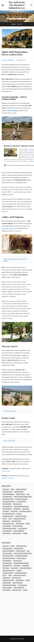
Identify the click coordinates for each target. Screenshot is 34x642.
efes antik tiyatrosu (21, 499)
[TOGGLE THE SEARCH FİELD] (31, 5)
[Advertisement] (17, 615)
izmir (10, 518)
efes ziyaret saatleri (9, 513)
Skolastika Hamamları (9, 528)
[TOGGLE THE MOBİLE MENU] (3, 5)
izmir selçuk (6, 521)
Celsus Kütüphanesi (8, 494)
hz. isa (5, 518)
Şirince (25, 533)
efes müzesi (17, 508)
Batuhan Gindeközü (8, 60)
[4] (9, 471)
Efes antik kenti (7, 496)
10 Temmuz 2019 (21, 60)
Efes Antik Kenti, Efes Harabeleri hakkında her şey (17, 5)
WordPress (20, 638)
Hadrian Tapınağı (8, 516)
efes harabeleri (7, 506)
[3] (7, 471)
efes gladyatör (21, 501)
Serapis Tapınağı (17, 526)
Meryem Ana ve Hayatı (9, 411)
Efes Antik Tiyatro (8, 499)
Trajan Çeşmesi (7, 531)
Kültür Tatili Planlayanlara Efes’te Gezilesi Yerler (14, 53)
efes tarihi (6, 511)
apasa (12, 489)
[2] (5, 471)
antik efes (6, 489)
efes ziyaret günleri (25, 511)
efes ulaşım (14, 511)
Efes (19, 468)
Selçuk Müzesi (7, 526)
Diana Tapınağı (20, 494)
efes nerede (25, 508)
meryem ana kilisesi (8, 523)
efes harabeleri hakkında (21, 506)
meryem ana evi (16, 521)
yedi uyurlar (6, 533)
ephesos (19, 513)
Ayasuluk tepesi (18, 491)
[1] (2, 471)
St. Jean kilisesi (22, 528)
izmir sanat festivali (20, 518)
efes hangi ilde (17, 504)
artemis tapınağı (21, 489)
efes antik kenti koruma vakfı (22, 496)
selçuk (28, 523)
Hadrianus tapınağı (20, 516)
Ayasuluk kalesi (7, 491)
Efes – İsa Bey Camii (9, 440)
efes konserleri (7, 508)
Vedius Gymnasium (19, 531)
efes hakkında (7, 504)
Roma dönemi (20, 523)
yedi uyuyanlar (16, 533)
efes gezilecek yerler (9, 501)
